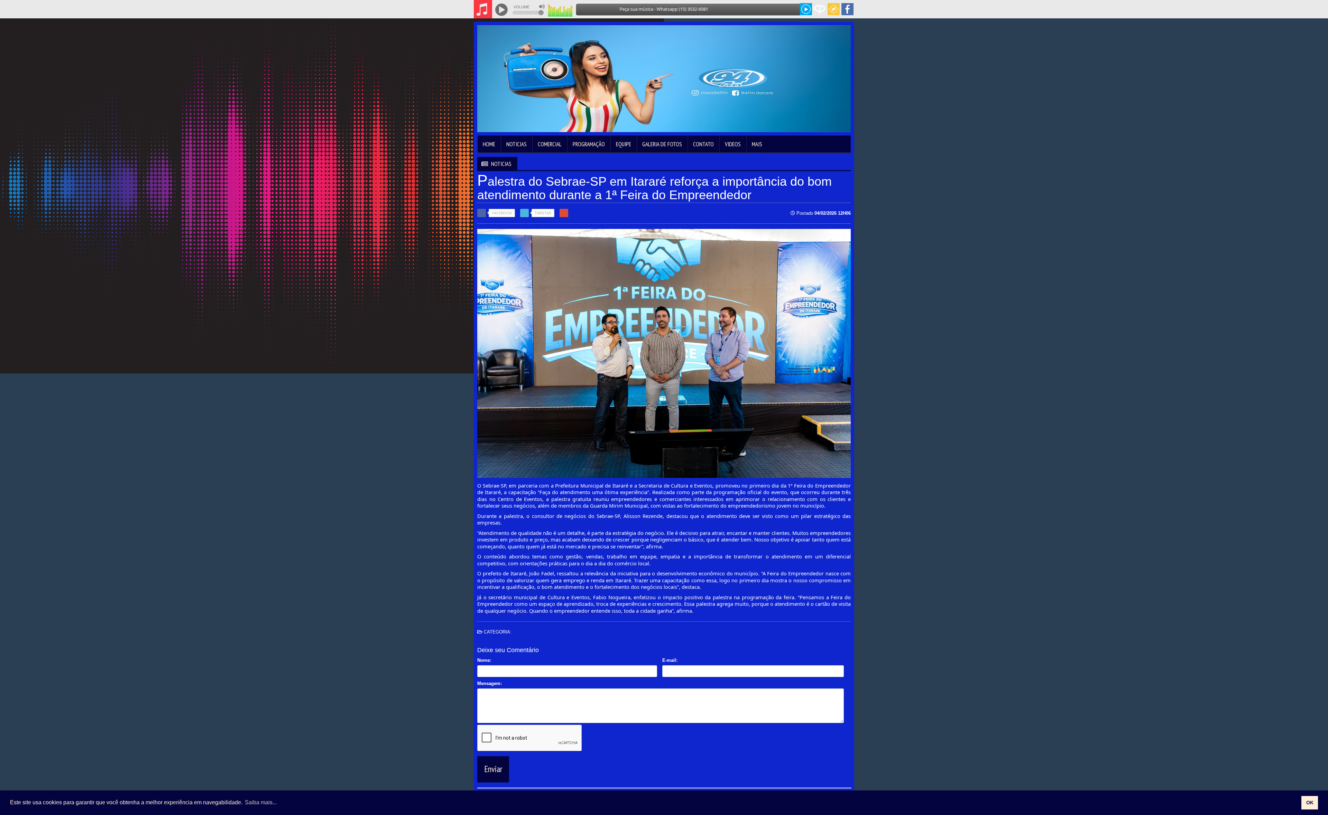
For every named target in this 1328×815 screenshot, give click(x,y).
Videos (733, 144)
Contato (703, 144)
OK (1309, 802)
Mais (757, 144)
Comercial (550, 144)
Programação (589, 144)
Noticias (516, 144)
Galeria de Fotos (662, 144)
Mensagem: (489, 683)
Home (489, 144)
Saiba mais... (261, 802)
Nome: (484, 660)
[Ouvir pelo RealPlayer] (820, 9)
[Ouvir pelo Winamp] (834, 9)
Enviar (493, 769)
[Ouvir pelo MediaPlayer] (806, 9)
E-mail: (669, 660)
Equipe (623, 144)
